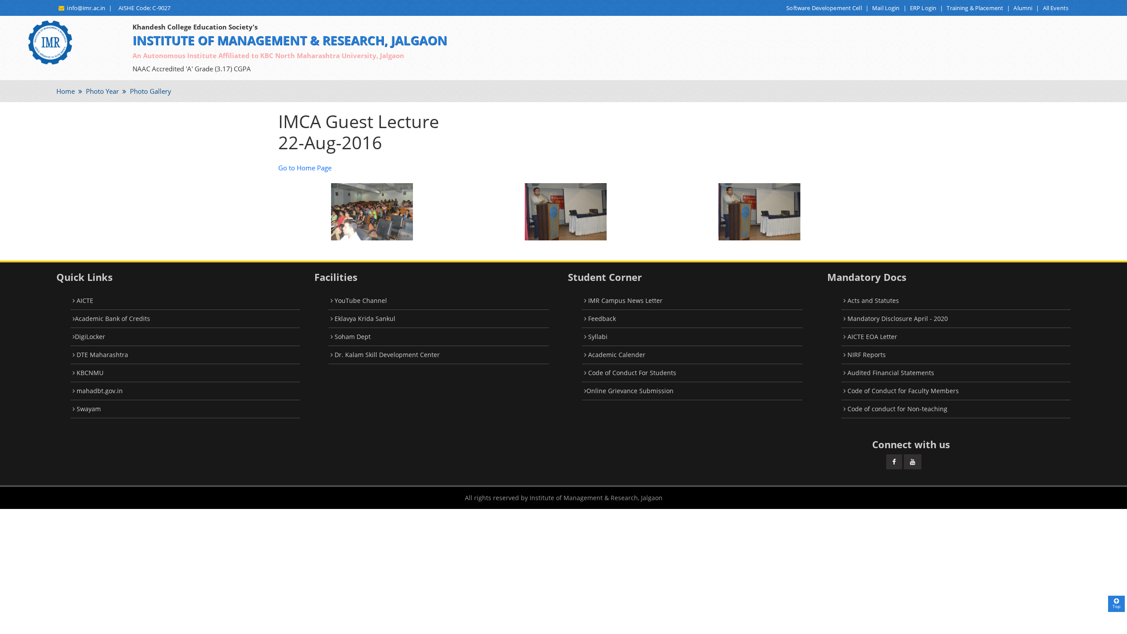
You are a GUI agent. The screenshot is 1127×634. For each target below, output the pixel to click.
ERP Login (923, 8)
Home (65, 91)
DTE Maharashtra (101, 354)
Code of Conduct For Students (631, 373)
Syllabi (597, 336)
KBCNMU (89, 373)
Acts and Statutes (872, 300)
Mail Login (885, 8)
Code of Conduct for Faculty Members (902, 391)
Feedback (601, 318)
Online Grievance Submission (630, 391)
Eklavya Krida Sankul (364, 318)
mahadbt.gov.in (99, 391)
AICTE (84, 300)
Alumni (1022, 8)
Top (1116, 606)
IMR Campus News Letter (624, 300)
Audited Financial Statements (890, 373)
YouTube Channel (360, 300)
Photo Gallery (149, 91)
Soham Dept (352, 336)
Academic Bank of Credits (112, 318)
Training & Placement (975, 8)
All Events (1055, 8)
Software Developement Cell (824, 8)
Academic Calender (615, 354)
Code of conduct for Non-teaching (896, 409)
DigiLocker (90, 336)
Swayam (88, 409)
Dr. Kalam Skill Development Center (386, 354)
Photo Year (101, 91)
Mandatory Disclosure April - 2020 (897, 318)
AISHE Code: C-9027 (143, 8)
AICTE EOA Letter (871, 336)
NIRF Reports (866, 354)
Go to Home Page (304, 167)
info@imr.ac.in (84, 8)
